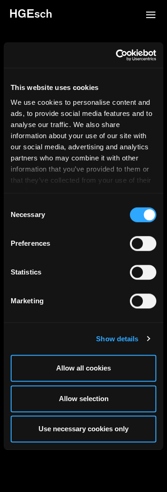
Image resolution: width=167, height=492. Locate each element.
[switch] (143, 243)
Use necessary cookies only (83, 429)
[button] (151, 16)
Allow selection (84, 399)
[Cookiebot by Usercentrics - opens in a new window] (117, 55)
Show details (117, 339)
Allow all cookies (83, 368)
